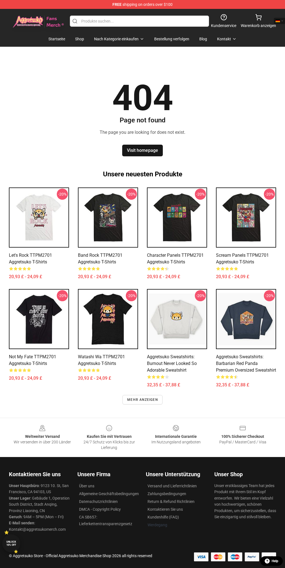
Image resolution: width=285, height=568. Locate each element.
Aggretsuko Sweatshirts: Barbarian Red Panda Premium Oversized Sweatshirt (246, 363)
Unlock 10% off (11, 543)
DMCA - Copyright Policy (100, 509)
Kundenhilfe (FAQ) (163, 517)
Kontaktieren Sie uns (165, 509)
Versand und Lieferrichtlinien (172, 486)
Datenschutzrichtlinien (98, 501)
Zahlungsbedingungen (167, 494)
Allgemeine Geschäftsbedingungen (109, 494)
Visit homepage (142, 150)
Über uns (86, 486)
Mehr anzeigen (142, 400)
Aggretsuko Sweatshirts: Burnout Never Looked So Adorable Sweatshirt (172, 363)
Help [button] (275, 561)
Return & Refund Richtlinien (171, 501)
